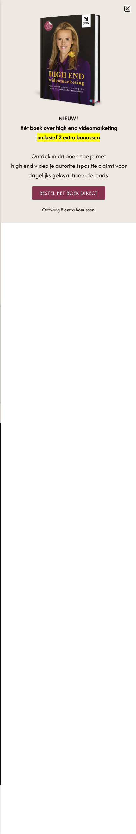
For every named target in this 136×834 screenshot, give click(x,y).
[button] (127, 8)
